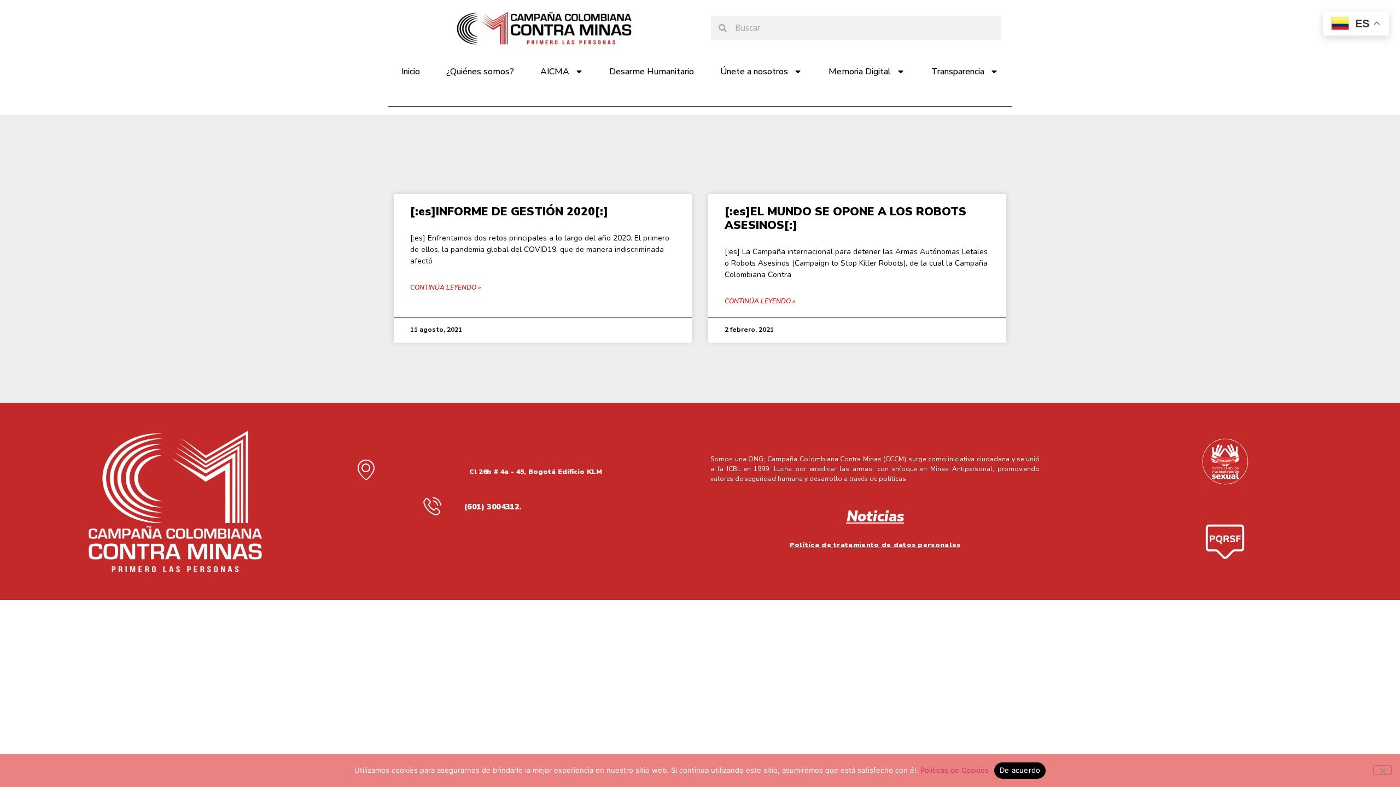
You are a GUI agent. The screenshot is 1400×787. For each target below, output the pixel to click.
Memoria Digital (860, 72)
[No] (1382, 770)
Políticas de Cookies (954, 770)
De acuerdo (1020, 770)
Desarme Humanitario (651, 72)
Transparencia (957, 72)
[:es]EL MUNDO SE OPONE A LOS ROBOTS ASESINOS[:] (845, 218)
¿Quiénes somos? (480, 72)
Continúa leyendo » (445, 287)
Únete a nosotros (754, 72)
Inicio (410, 72)
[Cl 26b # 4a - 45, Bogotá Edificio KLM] (365, 469)
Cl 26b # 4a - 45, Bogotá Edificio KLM (535, 471)
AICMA (554, 72)
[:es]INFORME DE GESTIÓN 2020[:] (509, 211)
